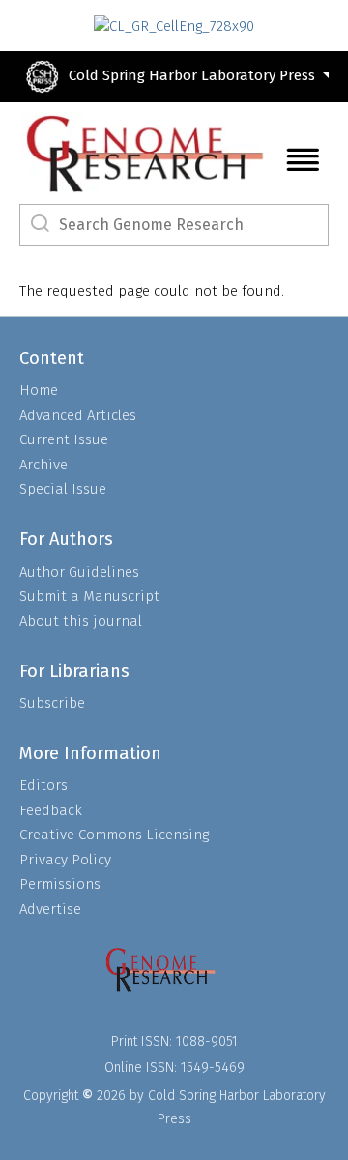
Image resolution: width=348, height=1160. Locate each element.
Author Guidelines (79, 571)
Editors (43, 785)
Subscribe (52, 703)
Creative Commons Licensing (114, 834)
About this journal (80, 621)
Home (38, 390)
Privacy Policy (65, 859)
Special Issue (62, 488)
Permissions (60, 883)
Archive (43, 464)
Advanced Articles (77, 415)
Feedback (50, 810)
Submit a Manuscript (89, 596)
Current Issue (63, 439)
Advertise (50, 909)
